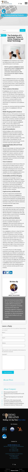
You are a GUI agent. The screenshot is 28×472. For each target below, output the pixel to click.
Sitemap (23, 470)
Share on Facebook (4, 272)
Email (3, 337)
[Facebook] (19, 3)
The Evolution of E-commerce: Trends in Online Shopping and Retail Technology (15, 38)
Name (3, 332)
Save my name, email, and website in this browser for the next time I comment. (14, 351)
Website (4, 343)
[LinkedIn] (21, 3)
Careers (6, 470)
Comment (4, 354)
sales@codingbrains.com (14, 445)
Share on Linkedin (10, 272)
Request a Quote (14, 470)
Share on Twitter (7, 272)
